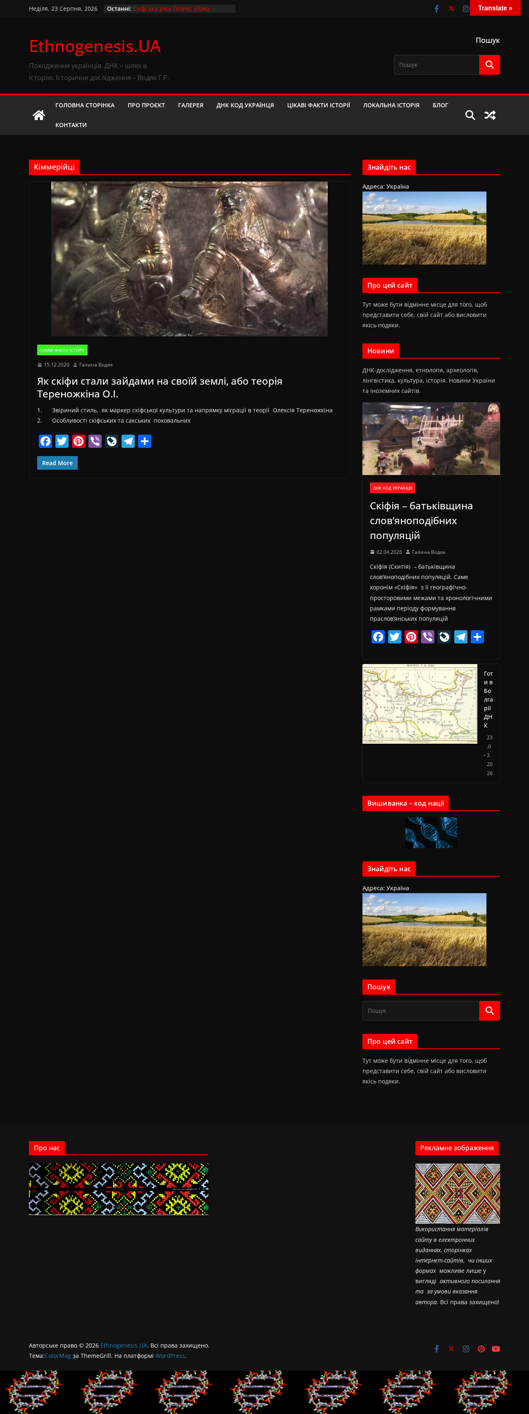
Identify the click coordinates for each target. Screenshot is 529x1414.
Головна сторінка (84, 105)
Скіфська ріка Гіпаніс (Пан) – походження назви (174, 13)
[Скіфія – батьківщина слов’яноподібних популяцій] (431, 438)
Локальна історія (391, 105)
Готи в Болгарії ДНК (488, 699)
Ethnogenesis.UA (95, 45)
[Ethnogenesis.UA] (39, 115)
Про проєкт (146, 105)
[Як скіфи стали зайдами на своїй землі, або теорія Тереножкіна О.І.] (189, 259)
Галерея (190, 105)
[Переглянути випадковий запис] (490, 115)
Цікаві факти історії (318, 105)
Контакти (71, 125)
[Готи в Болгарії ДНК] (419, 723)
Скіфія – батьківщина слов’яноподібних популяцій (421, 520)
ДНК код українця (245, 105)
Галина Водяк (96, 364)
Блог (440, 105)
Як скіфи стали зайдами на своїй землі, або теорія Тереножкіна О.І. (160, 387)
